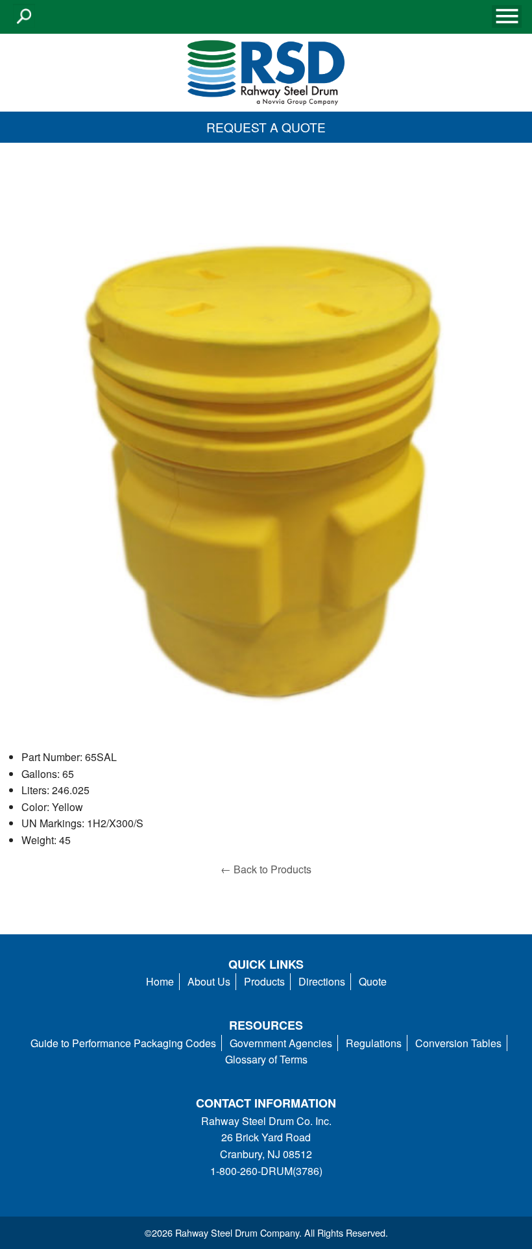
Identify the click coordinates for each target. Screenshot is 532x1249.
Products (264, 981)
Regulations (374, 1043)
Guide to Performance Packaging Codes (123, 1043)
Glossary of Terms (266, 1059)
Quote (373, 981)
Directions (321, 981)
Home (160, 981)
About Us (208, 981)
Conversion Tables (458, 1043)
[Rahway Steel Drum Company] (266, 71)
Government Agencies (281, 1043)
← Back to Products (266, 869)
